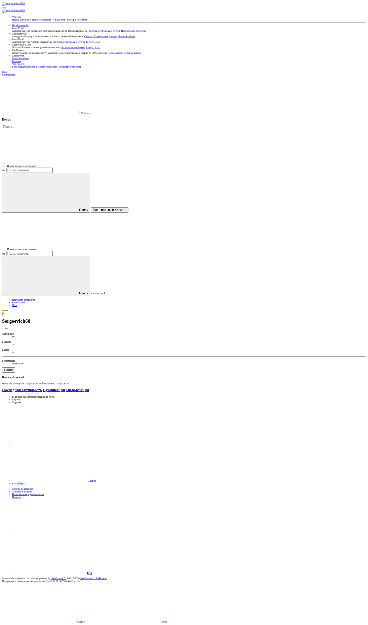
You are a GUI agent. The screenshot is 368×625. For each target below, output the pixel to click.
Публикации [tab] (54, 390)
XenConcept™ (58, 578)
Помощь (16, 497)
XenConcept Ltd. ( (89, 578)
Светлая (91, 480)
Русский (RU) (19, 483)
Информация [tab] (77, 390)
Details (102, 578)
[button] (4, 8)
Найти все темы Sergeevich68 (54, 383)
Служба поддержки (22, 488)
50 (13, 336)
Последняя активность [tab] (22, 390)
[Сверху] (49, 535)
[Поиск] (163, 112)
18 (13, 352)
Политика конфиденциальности (28, 494)
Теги (14, 305)
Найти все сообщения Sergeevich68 (20, 383)
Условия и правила (22, 491)
